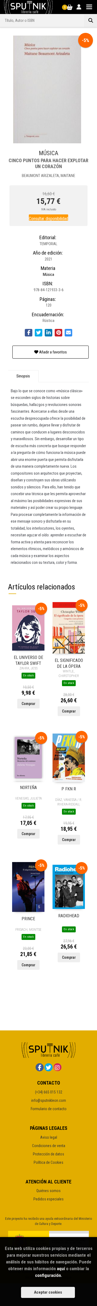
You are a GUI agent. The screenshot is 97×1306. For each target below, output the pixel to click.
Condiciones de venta (48, 1146)
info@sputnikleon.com (48, 1100)
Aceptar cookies (48, 1292)
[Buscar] (90, 20)
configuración (48, 1275)
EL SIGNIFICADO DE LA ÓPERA (69, 663)
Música (48, 274)
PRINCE (28, 918)
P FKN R (68, 788)
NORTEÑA (28, 787)
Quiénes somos (48, 1191)
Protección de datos (48, 1154)
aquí (61, 1268)
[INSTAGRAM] (57, 1067)
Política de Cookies (48, 1162)
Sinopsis (23, 376)
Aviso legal (48, 1137)
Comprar (28, 703)
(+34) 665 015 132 (48, 1092)
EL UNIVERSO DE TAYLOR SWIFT (28, 660)
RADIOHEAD (68, 915)
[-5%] (28, 627)
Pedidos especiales (48, 1199)
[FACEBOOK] (40, 1067)
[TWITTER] (48, 1067)
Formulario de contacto (49, 1109)
